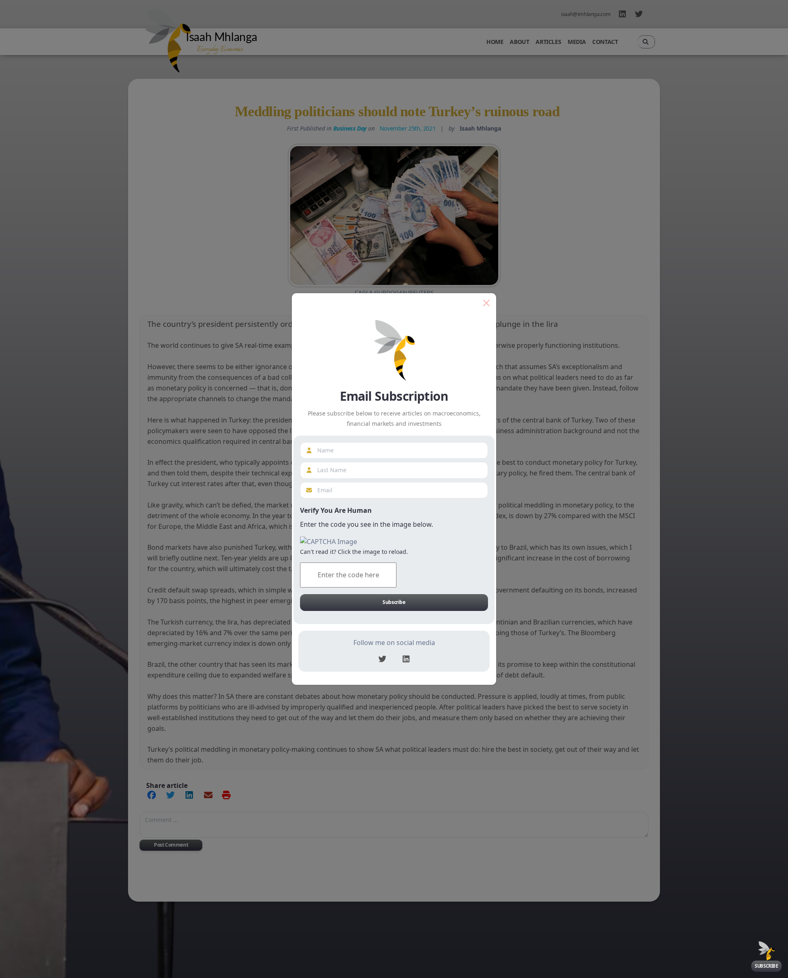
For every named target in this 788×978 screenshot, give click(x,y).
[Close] (486, 303)
